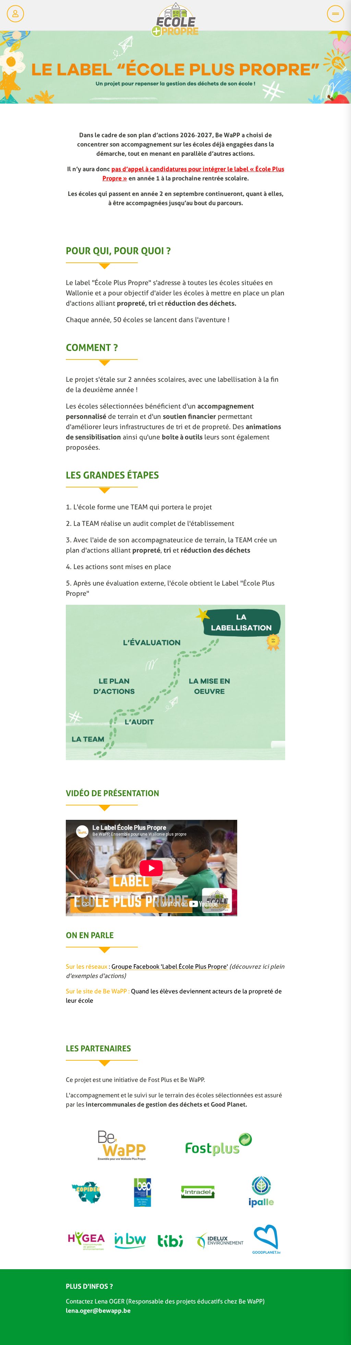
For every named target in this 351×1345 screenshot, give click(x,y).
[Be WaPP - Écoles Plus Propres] (174, 21)
